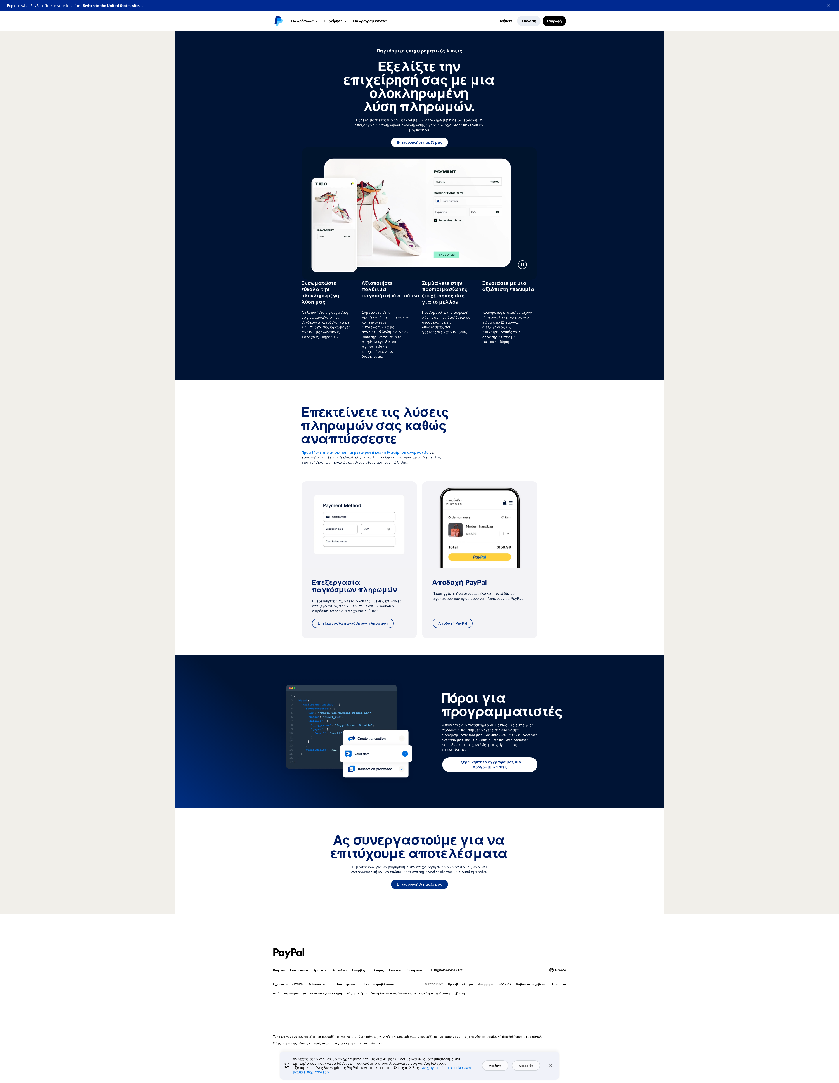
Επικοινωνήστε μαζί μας (419, 142)
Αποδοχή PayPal (452, 623)
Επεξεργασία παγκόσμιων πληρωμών (353, 623)
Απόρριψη (526, 1065)
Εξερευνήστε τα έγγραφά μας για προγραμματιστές (489, 764)
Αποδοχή (495, 1065)
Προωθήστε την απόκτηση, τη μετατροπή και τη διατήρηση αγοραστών (365, 452)
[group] (359, 559)
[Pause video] (522, 264)
